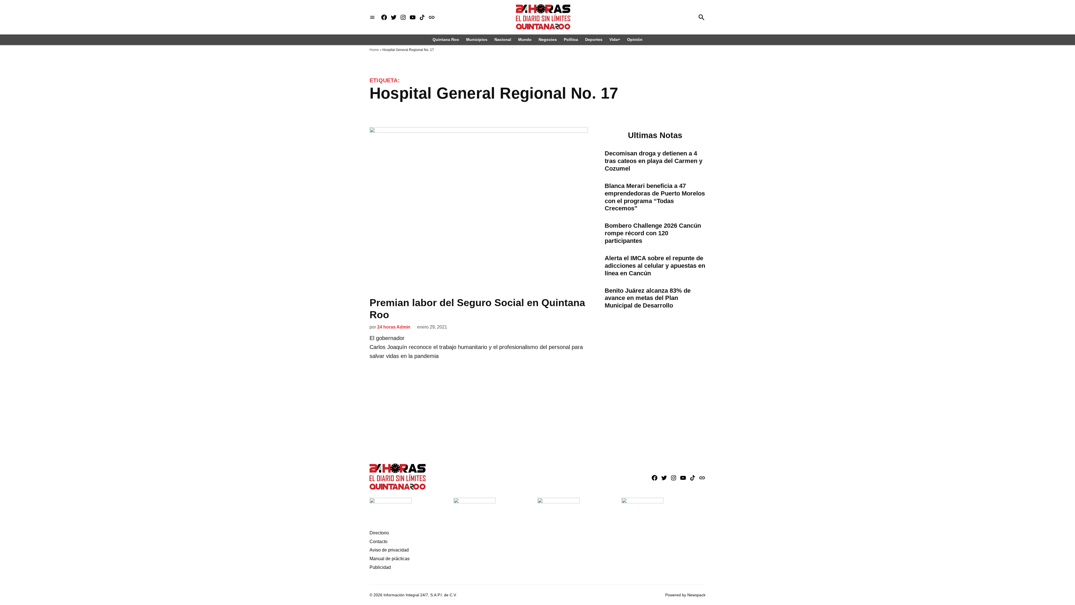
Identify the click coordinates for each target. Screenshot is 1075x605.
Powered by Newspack (685, 595)
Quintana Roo (446, 39)
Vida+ (614, 39)
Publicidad (380, 567)
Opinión (634, 39)
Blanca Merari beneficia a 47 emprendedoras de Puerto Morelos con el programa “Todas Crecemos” (655, 197)
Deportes (593, 39)
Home (374, 50)
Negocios (548, 39)
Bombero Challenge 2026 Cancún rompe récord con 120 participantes (653, 233)
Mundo (525, 39)
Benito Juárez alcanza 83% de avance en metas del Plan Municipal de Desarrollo (648, 298)
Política (571, 39)
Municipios (476, 39)
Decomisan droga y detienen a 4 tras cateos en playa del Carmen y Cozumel (653, 161)
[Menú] (372, 17)
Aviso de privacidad (389, 550)
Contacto (378, 541)
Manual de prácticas (390, 558)
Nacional (502, 39)
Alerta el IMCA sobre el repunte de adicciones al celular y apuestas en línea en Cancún (655, 266)
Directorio (379, 532)
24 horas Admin (393, 327)
